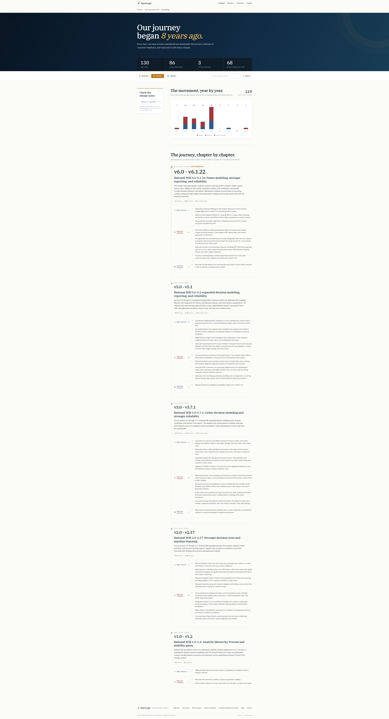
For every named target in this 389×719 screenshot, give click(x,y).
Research (231, 3)
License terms (248, 715)
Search (247, 76)
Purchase (159, 76)
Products (222, 3)
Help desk (176, 708)
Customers (240, 3)
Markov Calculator (210, 708)
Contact (249, 3)
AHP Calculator (197, 708)
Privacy (240, 715)
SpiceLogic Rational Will (152, 10)
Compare (173, 76)
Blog (242, 708)
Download (145, 76)
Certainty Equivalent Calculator (229, 708)
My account (185, 708)
